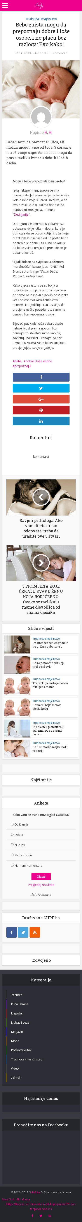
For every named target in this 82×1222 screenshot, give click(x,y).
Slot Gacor (23, 1199)
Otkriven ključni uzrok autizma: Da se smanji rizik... (48, 730)
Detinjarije (21, 214)
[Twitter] (23, 932)
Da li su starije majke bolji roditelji (50, 749)
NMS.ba (35, 1192)
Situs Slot (8, 1199)
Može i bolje (23, 855)
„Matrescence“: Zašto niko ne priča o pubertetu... (50, 644)
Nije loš (19, 845)
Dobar (18, 835)
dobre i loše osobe (39, 361)
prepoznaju (23, 366)
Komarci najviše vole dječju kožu (47, 707)
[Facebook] (11, 932)
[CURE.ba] (39, 5)
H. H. (47, 53)
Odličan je (21, 824)
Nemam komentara (28, 865)
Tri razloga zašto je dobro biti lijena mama (50, 685)
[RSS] (35, 932)
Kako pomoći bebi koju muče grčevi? (49, 665)
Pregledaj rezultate (41, 885)
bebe (18, 361)
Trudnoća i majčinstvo (41, 19)
